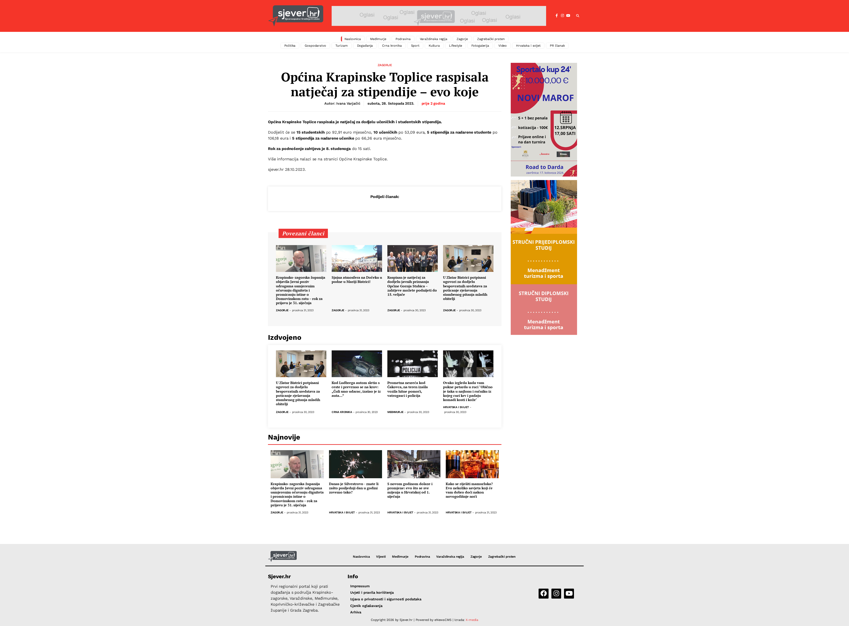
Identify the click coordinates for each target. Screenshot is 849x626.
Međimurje (378, 39)
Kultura (434, 45)
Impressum (360, 586)
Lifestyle (455, 45)
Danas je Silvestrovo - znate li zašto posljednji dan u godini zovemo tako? (354, 488)
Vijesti (381, 556)
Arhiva (355, 612)
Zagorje (462, 39)
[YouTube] (568, 16)
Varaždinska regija (433, 39)
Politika (290, 45)
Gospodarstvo (315, 45)
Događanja (365, 45)
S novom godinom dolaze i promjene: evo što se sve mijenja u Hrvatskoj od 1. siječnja (409, 490)
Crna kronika (392, 45)
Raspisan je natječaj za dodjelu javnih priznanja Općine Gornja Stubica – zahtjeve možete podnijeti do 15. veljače (412, 286)
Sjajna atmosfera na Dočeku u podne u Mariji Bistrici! (357, 279)
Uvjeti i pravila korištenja (372, 592)
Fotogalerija (480, 45)
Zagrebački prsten (491, 39)
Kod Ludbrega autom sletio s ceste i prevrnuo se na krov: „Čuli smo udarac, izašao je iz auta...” (356, 389)
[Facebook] (557, 16)
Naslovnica (352, 39)
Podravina (403, 39)
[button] (577, 15)
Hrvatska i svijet (528, 45)
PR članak (557, 45)
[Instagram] (562, 16)
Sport (415, 45)
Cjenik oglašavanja (366, 606)
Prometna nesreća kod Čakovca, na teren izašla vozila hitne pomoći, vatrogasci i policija (407, 389)
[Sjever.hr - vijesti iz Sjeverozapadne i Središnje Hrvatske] (295, 16)
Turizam (341, 45)
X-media (472, 620)
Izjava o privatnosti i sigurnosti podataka (385, 599)
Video (502, 45)
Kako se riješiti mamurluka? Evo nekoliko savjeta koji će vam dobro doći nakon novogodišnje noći (469, 490)
